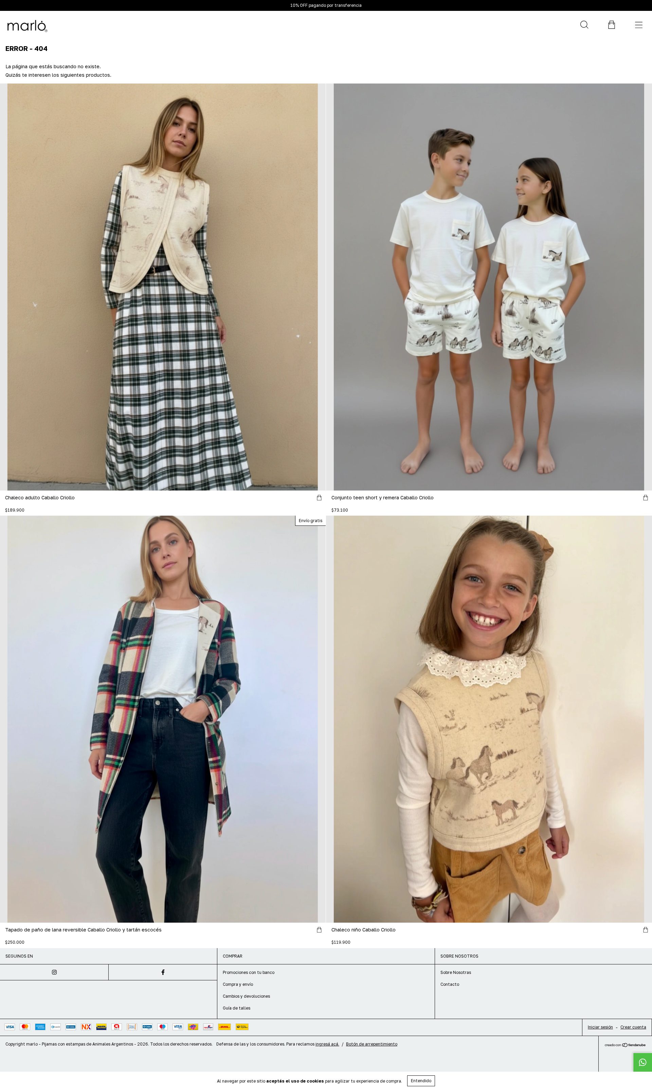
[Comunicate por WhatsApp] (642, 1062)
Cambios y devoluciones (246, 996)
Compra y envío (238, 984)
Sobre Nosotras (455, 972)
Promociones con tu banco (248, 972)
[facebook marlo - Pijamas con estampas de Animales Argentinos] (163, 972)
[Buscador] (584, 24)
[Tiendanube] (625, 1045)
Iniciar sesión (600, 1027)
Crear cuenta (633, 1027)
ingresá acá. (327, 1044)
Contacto (449, 984)
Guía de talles (236, 1008)
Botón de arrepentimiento (371, 1044)
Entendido (421, 1080)
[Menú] (638, 24)
